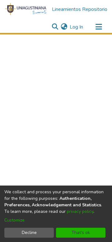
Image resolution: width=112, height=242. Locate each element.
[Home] (26, 9)
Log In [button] (77, 27)
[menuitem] (64, 27)
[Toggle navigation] (98, 27)
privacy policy (80, 211)
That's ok (81, 232)
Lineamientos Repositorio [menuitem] (79, 9)
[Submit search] (55, 27)
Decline (29, 232)
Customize (14, 220)
